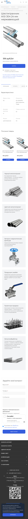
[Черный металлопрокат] (14, 191)
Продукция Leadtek (11, 272)
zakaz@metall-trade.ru (15, 473)
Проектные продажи (11, 306)
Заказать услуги (6, 445)
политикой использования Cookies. (11, 511)
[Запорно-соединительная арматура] (14, 257)
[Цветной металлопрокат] (14, 223)
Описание (6, 86)
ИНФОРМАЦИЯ (5, 457)
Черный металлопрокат (12, 173)
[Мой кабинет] (26, 2)
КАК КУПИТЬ (4, 460)
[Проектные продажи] (14, 323)
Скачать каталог (6, 442)
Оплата (15, 86)
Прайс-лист (4, 453)
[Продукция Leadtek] (14, 290)
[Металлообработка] (14, 360)
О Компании (5, 464)
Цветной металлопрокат (12, 207)
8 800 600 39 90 (14, 470)
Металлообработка (10, 339)
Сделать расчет (6, 449)
